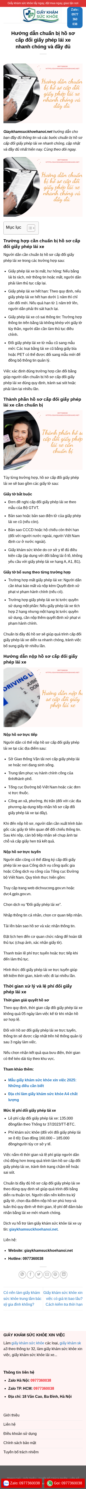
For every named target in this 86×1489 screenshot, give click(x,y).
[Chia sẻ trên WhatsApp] (22, 1274)
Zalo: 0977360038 (25, 1483)
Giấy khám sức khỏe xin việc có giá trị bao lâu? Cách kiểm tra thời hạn (63, 1298)
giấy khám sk (70, 1343)
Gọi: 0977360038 (68, 1483)
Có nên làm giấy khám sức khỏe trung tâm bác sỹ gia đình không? (22, 1298)
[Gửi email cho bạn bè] (47, 1274)
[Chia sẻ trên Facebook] (30, 1274)
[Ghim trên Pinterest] (55, 1274)
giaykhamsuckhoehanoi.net (33, 1229)
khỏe (40, 1343)
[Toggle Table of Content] (29, 228)
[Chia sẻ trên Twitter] (39, 1274)
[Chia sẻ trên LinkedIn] (63, 1274)
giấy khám (19, 1343)
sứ (30, 1343)
